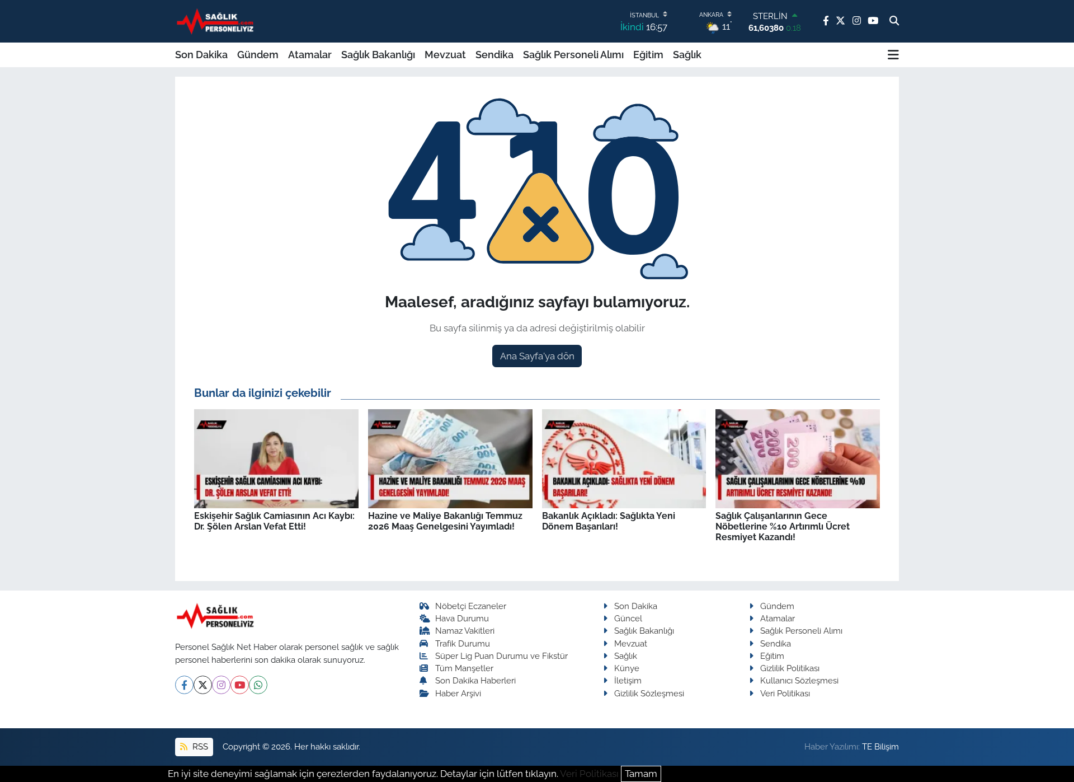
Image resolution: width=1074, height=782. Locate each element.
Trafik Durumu (462, 643)
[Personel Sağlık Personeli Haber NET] (217, 21)
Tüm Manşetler (464, 668)
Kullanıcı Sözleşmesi (799, 680)
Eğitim (648, 54)
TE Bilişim (880, 746)
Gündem (258, 54)
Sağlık (687, 54)
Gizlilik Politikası (789, 668)
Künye (626, 668)
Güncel (628, 618)
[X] (203, 685)
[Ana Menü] (893, 55)
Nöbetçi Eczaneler (470, 606)
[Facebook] (184, 685)
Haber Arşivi (458, 693)
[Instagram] (221, 685)
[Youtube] (239, 685)
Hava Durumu (462, 618)
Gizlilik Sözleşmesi (649, 693)
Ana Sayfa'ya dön (537, 356)
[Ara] (894, 21)
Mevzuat (445, 54)
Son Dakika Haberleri (475, 680)
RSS (199, 746)
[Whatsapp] (258, 685)
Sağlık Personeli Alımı (573, 54)
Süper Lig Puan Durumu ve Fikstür (501, 656)
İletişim (628, 680)
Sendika (494, 54)
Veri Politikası (785, 693)
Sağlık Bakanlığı (378, 54)
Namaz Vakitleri (464, 630)
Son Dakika (201, 54)
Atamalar (310, 54)
